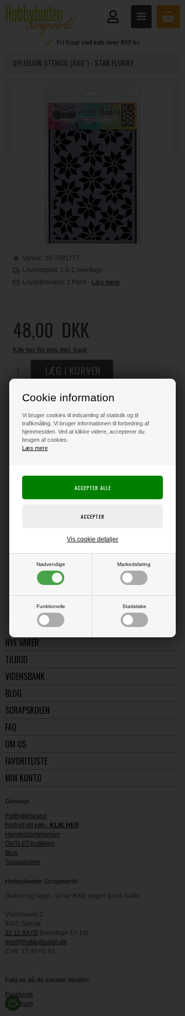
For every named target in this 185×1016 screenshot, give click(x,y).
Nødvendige (50, 564)
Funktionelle (50, 606)
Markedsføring (134, 564)
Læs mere (35, 448)
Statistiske (134, 606)
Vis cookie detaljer (92, 539)
